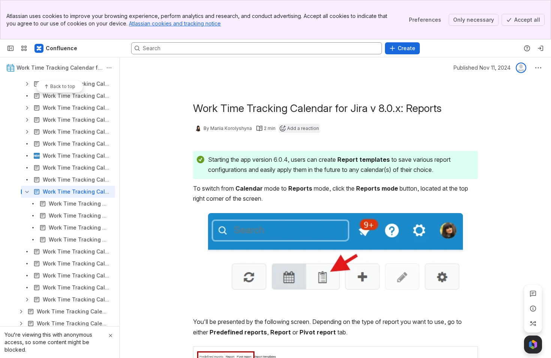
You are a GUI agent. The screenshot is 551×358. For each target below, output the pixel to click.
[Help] (527, 48)
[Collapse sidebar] (10, 48)
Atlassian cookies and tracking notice (175, 23)
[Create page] (533, 324)
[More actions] (109, 67)
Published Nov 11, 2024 (482, 67)
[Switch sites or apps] (24, 48)
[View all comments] (533, 294)
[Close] (110, 335)
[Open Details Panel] (533, 309)
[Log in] (541, 48)
